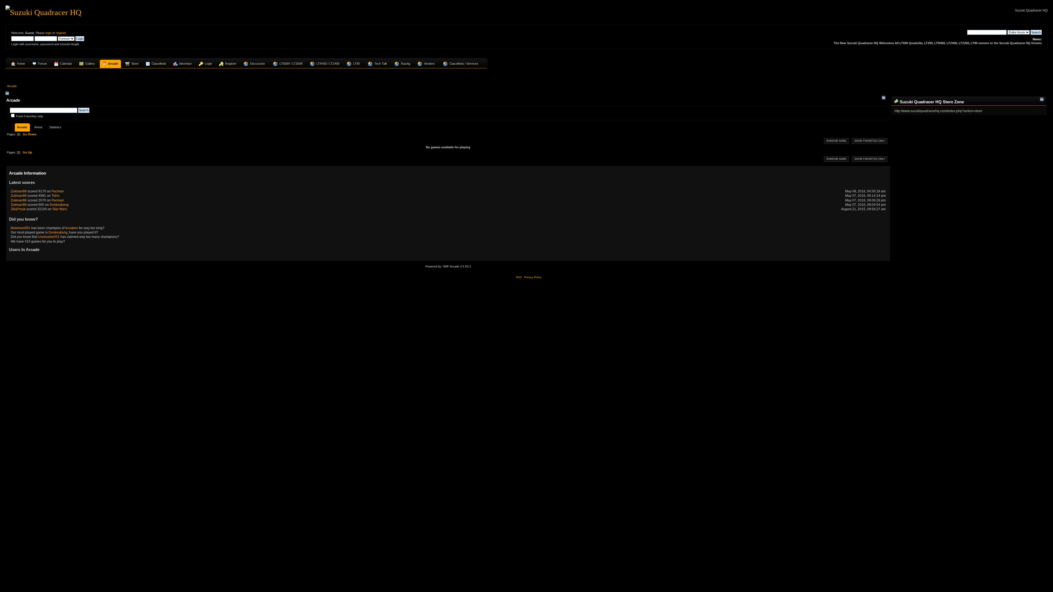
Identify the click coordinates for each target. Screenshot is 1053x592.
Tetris (56, 196)
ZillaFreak (18, 209)
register (61, 33)
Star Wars (59, 209)
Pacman (58, 191)
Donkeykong (59, 205)
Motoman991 (20, 228)
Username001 (49, 237)
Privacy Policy (532, 277)
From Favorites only (29, 116)
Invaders (71, 228)
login (49, 33)
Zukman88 (19, 191)
